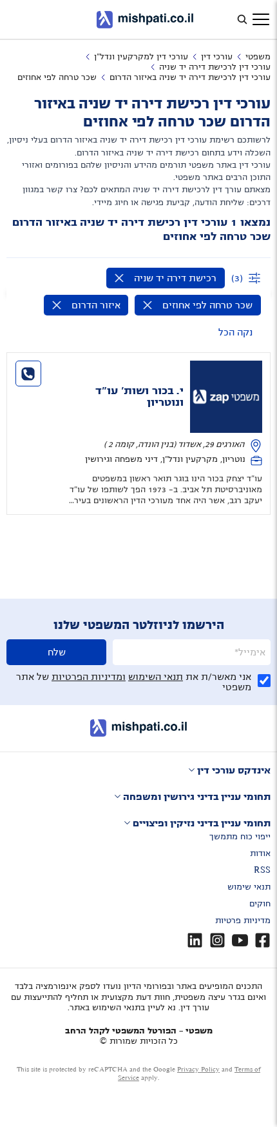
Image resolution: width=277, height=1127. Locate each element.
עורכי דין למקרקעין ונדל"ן (141, 56)
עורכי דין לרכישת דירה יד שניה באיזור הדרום (190, 77)
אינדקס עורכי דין (234, 770)
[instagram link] (217, 940)
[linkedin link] (195, 940)
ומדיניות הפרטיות (89, 677)
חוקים (260, 903)
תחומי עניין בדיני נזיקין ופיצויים (202, 823)
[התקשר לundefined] (28, 373)
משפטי (258, 56)
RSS (262, 870)
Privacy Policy (198, 1069)
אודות (260, 853)
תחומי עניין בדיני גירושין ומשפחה (197, 797)
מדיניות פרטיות (243, 920)
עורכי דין (217, 56)
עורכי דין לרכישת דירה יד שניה (215, 67)
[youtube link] (240, 940)
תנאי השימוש (155, 677)
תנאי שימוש (249, 887)
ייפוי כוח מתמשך (240, 836)
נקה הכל (235, 332)
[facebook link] (262, 940)
